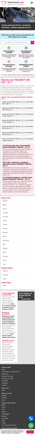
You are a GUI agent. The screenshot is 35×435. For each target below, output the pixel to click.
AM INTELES (30, 431)
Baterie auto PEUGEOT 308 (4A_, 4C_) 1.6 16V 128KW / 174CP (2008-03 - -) (17, 121)
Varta (4, 264)
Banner (5, 201)
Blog (3, 369)
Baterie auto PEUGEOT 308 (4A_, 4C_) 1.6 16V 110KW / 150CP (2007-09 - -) (17, 115)
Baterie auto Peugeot (28, 74)
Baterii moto (6, 282)
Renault (4, 416)
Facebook (5, 380)
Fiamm (5, 224)
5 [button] (17, 31)
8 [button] (25, 31)
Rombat (5, 256)
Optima (5, 248)
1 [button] (7, 31)
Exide (4, 220)
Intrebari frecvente (7, 376)
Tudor (5, 260)
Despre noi (5, 374)
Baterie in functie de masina (15, 74)
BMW (4, 205)
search (32, 43)
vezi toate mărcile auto (9, 425)
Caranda (5, 212)
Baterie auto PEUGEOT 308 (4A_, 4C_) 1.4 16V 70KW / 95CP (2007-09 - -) (17, 103)
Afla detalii (16, 433)
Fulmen (5, 228)
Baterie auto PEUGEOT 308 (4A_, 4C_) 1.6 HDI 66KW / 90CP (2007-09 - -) (17, 127)
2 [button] (10, 31)
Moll (4, 244)
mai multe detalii (26, 299)
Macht (5, 236)
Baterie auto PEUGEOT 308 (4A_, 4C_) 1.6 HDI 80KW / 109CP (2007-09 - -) (17, 133)
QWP (4, 252)
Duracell (5, 216)
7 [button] (22, 31)
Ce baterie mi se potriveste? (11, 371)
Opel (3, 420)
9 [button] (28, 31)
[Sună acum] (31, 418)
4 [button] (15, 31)
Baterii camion (7, 268)
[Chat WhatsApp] (31, 425)
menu (31, 2)
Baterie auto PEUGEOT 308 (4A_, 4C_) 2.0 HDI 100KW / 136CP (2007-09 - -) (17, 139)
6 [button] (20, 31)
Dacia (3, 407)
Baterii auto (6, 198)
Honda (4, 423)
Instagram (5, 383)
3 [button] (12, 31)
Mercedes (6, 240)
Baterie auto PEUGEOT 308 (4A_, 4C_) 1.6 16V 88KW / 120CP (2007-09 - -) (17, 109)
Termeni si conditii (7, 378)
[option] (17, 18)
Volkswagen (5, 414)
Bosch (5, 208)
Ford (3, 409)
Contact (4, 385)
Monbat (5, 232)
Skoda (4, 411)
